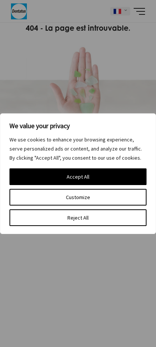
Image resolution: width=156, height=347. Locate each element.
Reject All (78, 217)
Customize (78, 197)
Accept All (78, 176)
